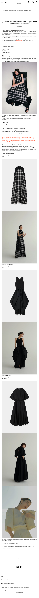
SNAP (22, 539)
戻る (19, 558)
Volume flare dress (7, 131)
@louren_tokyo (14, 543)
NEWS (7, 9)
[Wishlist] (33, 2)
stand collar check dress (8, 132)
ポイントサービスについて (7, 579)
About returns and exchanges (7, 583)
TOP (3, 9)
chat (30, 546)
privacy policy (4, 590)
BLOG (27, 539)
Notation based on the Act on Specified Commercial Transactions (15, 587)
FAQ (2, 576)
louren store (21, 592)
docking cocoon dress (8, 130)
